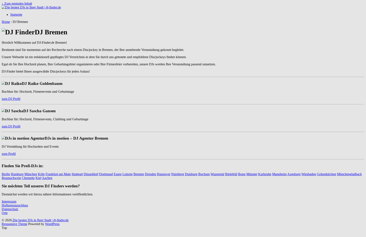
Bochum (204, 174)
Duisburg (191, 174)
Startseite (16, 14)
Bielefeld (231, 174)
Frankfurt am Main (58, 174)
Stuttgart (77, 174)
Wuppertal (217, 174)
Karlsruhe (264, 174)
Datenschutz (10, 209)
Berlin (6, 174)
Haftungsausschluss (15, 205)
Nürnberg (177, 174)
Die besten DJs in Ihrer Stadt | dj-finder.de (40, 220)
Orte (5, 213)
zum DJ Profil (11, 99)
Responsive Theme (14, 224)
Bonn (241, 174)
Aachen (47, 178)
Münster (251, 174)
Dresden (150, 174)
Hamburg (17, 174)
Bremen (138, 174)
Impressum (9, 201)
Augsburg (294, 174)
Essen (118, 174)
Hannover (163, 174)
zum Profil (9, 154)
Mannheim (279, 174)
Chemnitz (28, 178)
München (30, 174)
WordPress (52, 224)
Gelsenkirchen (326, 174)
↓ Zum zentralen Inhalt (17, 3)
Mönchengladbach (349, 174)
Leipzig (127, 174)
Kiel (38, 178)
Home (6, 22)
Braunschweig (11, 178)
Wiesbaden (308, 174)
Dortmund (106, 174)
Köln (41, 174)
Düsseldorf (91, 174)
